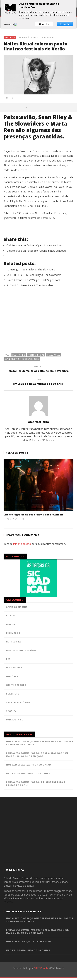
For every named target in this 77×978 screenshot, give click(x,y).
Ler (8, 659)
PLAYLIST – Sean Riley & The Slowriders (30, 285)
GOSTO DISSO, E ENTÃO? (21, 650)
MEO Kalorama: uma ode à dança (28, 773)
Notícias (10, 37)
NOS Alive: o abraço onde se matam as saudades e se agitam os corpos (39, 743)
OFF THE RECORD (16, 685)
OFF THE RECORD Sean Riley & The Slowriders (34, 275)
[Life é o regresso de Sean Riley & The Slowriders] (38, 485)
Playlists (12, 693)
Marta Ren (18, 354)
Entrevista (13, 641)
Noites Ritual (36, 354)
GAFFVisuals (41, 968)
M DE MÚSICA (14, 667)
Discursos (13, 633)
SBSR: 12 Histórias (18, 702)
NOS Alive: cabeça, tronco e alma (29, 764)
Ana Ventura (48, 37)
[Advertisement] (38, 322)
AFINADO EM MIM (16, 607)
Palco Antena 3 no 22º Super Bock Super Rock (33, 280)
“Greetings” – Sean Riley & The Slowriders (31, 269)
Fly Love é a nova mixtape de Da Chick (38, 382)
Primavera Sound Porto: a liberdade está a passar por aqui (35, 783)
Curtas (11, 615)
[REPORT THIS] (13, 107)
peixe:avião (54, 354)
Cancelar (44, 24)
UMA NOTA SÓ (15, 719)
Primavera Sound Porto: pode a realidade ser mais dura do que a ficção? (37, 754)
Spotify (11, 711)
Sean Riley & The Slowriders (21, 359)
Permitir (64, 24)
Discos (10, 624)
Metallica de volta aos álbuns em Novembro (39, 369)
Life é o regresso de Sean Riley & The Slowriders (33, 514)
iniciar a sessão (22, 544)
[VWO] (17, 24)
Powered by (9, 24)
